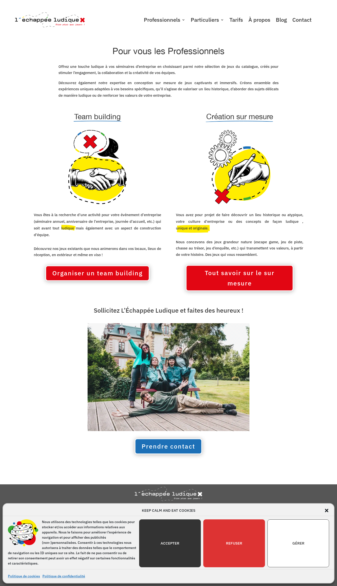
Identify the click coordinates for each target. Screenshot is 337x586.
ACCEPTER (170, 543)
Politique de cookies (24, 576)
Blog (281, 20)
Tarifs (236, 20)
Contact (302, 20)
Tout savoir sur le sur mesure (240, 278)
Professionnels (162, 20)
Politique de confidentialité (63, 576)
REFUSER (234, 543)
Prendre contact (168, 446)
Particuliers (205, 20)
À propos (259, 20)
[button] (326, 510)
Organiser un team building (97, 273)
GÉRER (298, 543)
